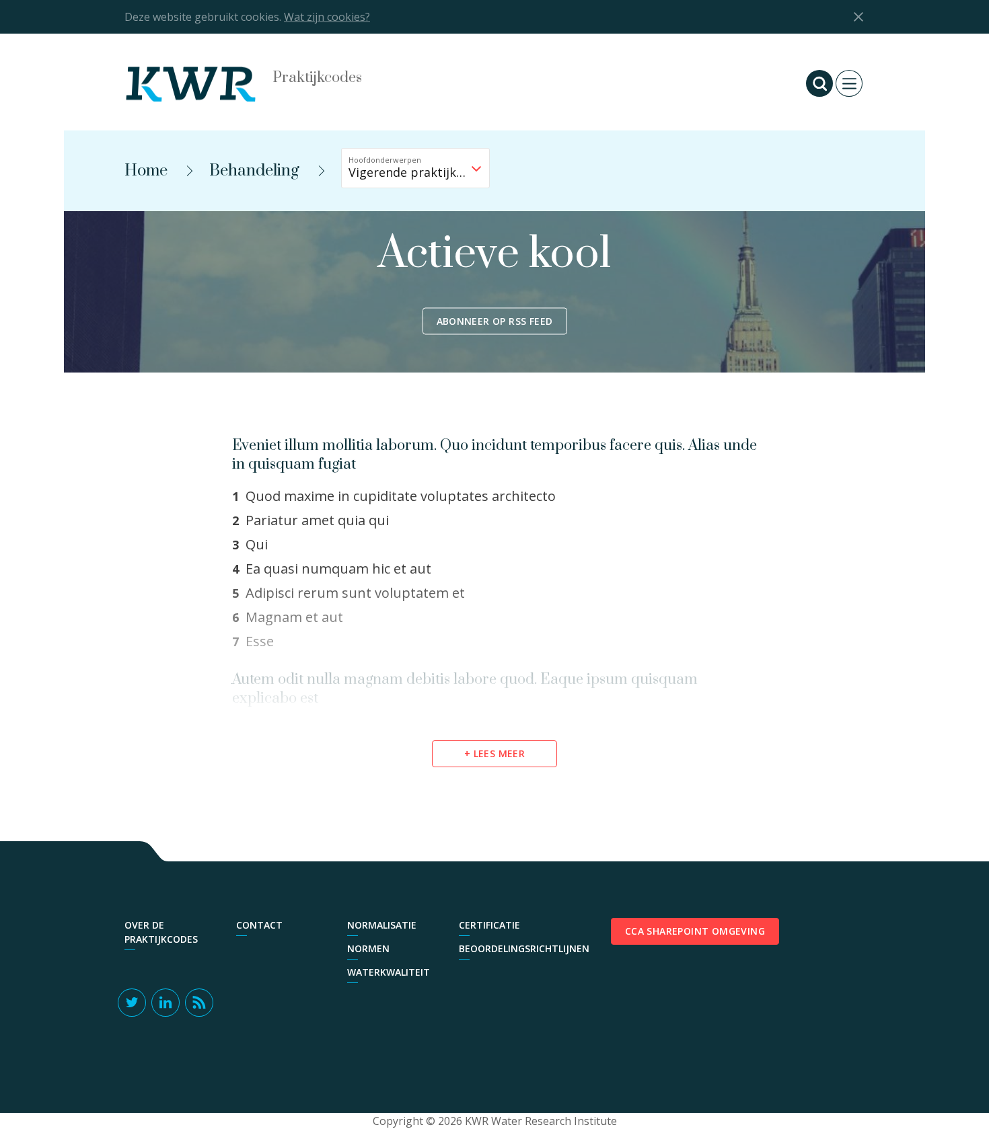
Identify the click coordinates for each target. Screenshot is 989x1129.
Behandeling (254, 171)
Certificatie (489, 925)
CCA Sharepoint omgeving (695, 931)
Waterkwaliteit (388, 972)
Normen (368, 948)
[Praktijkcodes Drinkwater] (205, 83)
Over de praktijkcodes (161, 932)
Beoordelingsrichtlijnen (508, 948)
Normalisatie (381, 925)
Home (146, 171)
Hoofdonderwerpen (385, 160)
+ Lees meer (494, 753)
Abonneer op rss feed (495, 321)
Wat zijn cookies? (327, 16)
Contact (259, 925)
